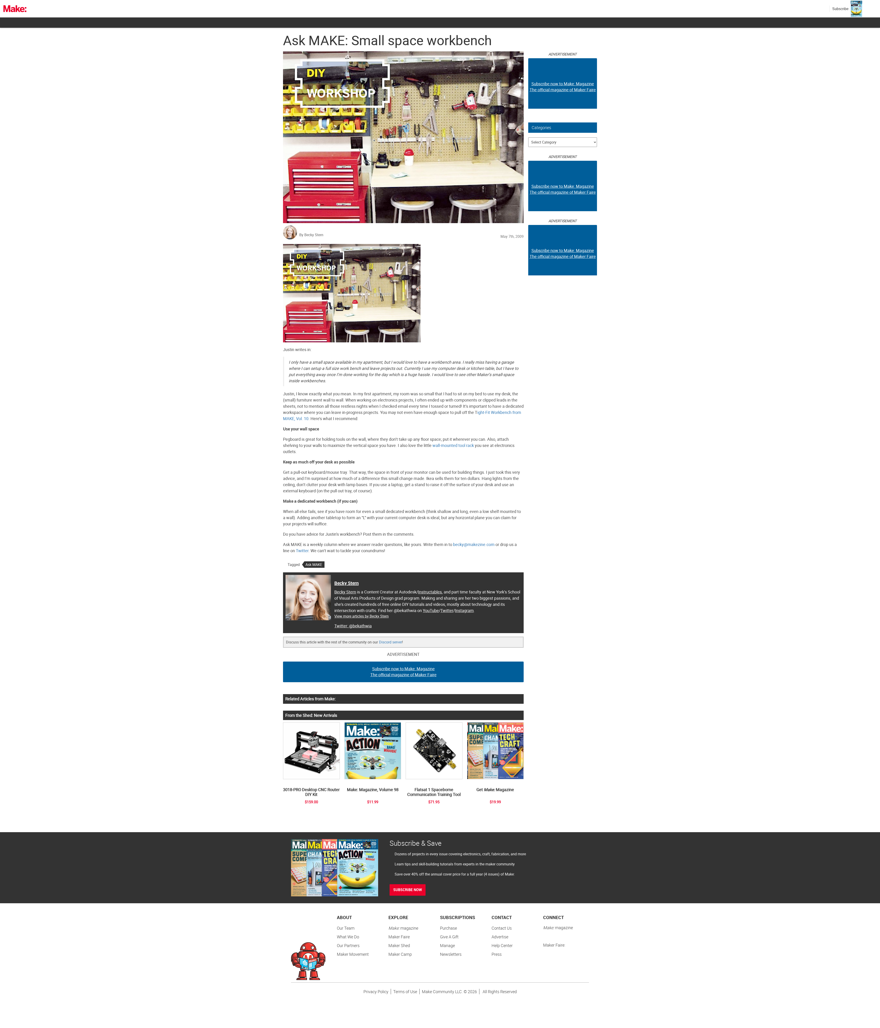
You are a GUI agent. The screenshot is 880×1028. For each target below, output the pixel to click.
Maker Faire (399, 936)
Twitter (302, 550)
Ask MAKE (313, 564)
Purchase (448, 928)
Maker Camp (400, 954)
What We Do (348, 936)
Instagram (464, 610)
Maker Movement (353, 954)
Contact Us (502, 928)
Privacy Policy (375, 991)
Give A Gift (449, 936)
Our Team (346, 928)
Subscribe (840, 8)
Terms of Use (405, 991)
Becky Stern (346, 583)
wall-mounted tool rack (453, 445)
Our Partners (348, 945)
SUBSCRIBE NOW (407, 889)
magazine (403, 928)
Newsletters (451, 954)
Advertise (500, 936)
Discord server (390, 642)
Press (497, 954)
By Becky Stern (311, 234)
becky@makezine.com (474, 544)
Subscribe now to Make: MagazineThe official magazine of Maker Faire (403, 671)
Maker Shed (399, 945)
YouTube (431, 610)
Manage (447, 945)
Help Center (502, 945)
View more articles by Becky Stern (361, 616)
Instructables (430, 592)
